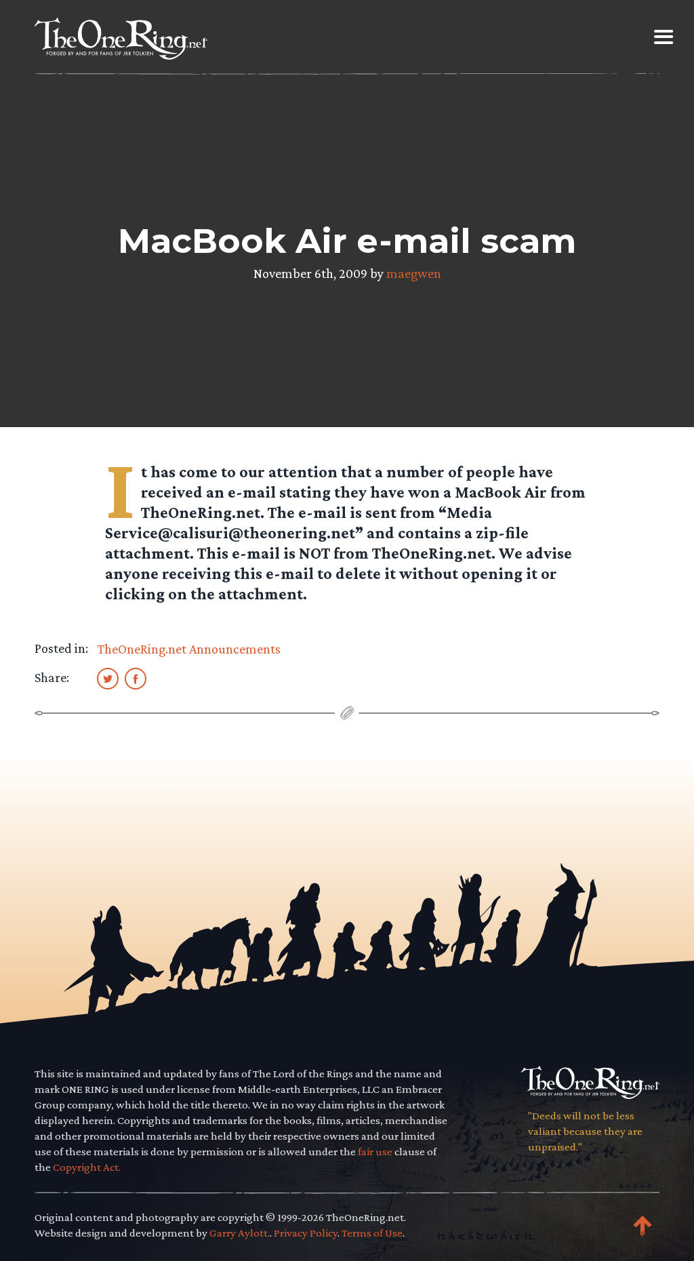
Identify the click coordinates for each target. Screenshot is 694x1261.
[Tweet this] (108, 678)
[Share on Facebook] (135, 678)
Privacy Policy (306, 1232)
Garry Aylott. (239, 1232)
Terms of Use (372, 1232)
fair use (375, 1151)
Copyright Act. (87, 1167)
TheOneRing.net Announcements (189, 648)
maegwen (413, 273)
